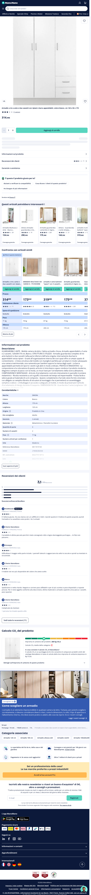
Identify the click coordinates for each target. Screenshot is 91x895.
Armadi (33, 728)
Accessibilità (76, 889)
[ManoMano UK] (9, 864)
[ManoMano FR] (3, 864)
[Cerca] (7, 8)
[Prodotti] (3, 8)
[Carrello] (85, 2)
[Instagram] (14, 839)
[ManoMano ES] (19, 864)
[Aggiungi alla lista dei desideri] (85, 101)
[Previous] (78, 334)
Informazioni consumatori (51, 889)
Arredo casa (14, 728)
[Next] (85, 334)
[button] (10, 411)
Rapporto (66, 889)
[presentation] (84, 662)
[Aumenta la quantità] (13, 130)
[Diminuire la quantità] (4, 130)
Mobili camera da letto (24, 728)
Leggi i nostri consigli (77, 718)
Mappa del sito (30, 886)
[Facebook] (9, 839)
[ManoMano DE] (14, 864)
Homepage (5, 728)
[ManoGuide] (84, 889)
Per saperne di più (65, 805)
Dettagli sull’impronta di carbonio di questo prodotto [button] (24, 663)
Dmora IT (12, 197)
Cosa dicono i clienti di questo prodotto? (50, 183)
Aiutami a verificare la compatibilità (17, 183)
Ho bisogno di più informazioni (15, 188)
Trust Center (13, 889)
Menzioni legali (43, 886)
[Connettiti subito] (79, 2)
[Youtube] (19, 839)
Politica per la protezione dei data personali (67, 886)
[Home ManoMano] (39, 2)
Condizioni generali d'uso (29, 889)
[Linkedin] (3, 839)
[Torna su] (82, 864)
